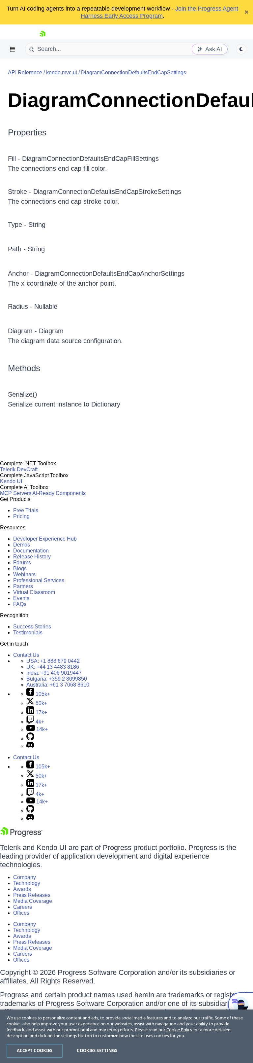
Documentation (31, 550)
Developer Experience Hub (45, 539)
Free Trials (25, 510)
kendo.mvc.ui (61, 72)
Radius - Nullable (32, 306)
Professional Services (38, 580)
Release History (32, 556)
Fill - (15, 158)
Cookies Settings (97, 1050)
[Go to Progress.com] (21, 835)
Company (24, 877)
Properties (27, 132)
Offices (21, 913)
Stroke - (20, 191)
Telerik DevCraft (19, 469)
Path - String (26, 249)
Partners (23, 586)
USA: (53, 661)
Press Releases (31, 895)
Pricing (21, 516)
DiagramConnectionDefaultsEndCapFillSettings (90, 158)
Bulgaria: (56, 679)
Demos (21, 545)
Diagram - (23, 331)
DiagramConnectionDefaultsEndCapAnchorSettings (109, 273)
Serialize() (22, 394)
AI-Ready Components (59, 493)
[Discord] (30, 746)
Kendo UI (11, 481)
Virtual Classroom (34, 592)
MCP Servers (15, 493)
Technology (26, 883)
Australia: (57, 685)
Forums (22, 562)
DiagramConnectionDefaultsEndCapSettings (133, 72)
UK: (52, 667)
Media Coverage (32, 901)
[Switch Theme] (241, 49)
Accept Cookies (35, 1050)
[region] (126, 1036)
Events (21, 598)
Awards (22, 889)
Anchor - (21, 273)
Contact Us (26, 655)
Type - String (26, 224)
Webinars (24, 574)
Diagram (51, 331)
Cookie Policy (179, 1030)
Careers (22, 907)
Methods (24, 368)
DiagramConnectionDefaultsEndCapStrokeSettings (107, 191)
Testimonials (27, 632)
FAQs (19, 604)
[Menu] (12, 49)
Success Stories (32, 626)
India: (54, 673)
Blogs (20, 568)
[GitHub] (30, 738)
